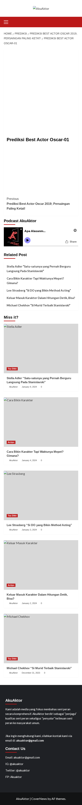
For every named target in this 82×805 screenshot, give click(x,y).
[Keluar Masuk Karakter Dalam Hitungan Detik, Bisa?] (41, 565)
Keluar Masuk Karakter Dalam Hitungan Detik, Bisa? (41, 298)
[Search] (75, 21)
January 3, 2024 (29, 530)
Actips (11, 442)
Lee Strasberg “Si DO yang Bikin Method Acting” (39, 290)
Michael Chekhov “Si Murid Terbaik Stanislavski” (38, 305)
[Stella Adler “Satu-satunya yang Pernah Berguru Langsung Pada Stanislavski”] (41, 348)
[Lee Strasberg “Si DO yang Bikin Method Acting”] (41, 495)
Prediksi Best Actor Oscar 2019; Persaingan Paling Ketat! (38, 203)
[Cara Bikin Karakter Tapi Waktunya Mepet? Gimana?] (41, 422)
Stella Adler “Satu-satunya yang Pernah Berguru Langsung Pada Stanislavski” (39, 269)
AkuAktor (13, 387)
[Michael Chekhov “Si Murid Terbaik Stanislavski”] (41, 638)
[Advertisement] (41, 90)
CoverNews (39, 798)
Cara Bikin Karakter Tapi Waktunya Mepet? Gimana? (35, 281)
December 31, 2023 (31, 673)
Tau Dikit (12, 369)
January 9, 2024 (29, 387)
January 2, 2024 (29, 603)
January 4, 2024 (29, 460)
